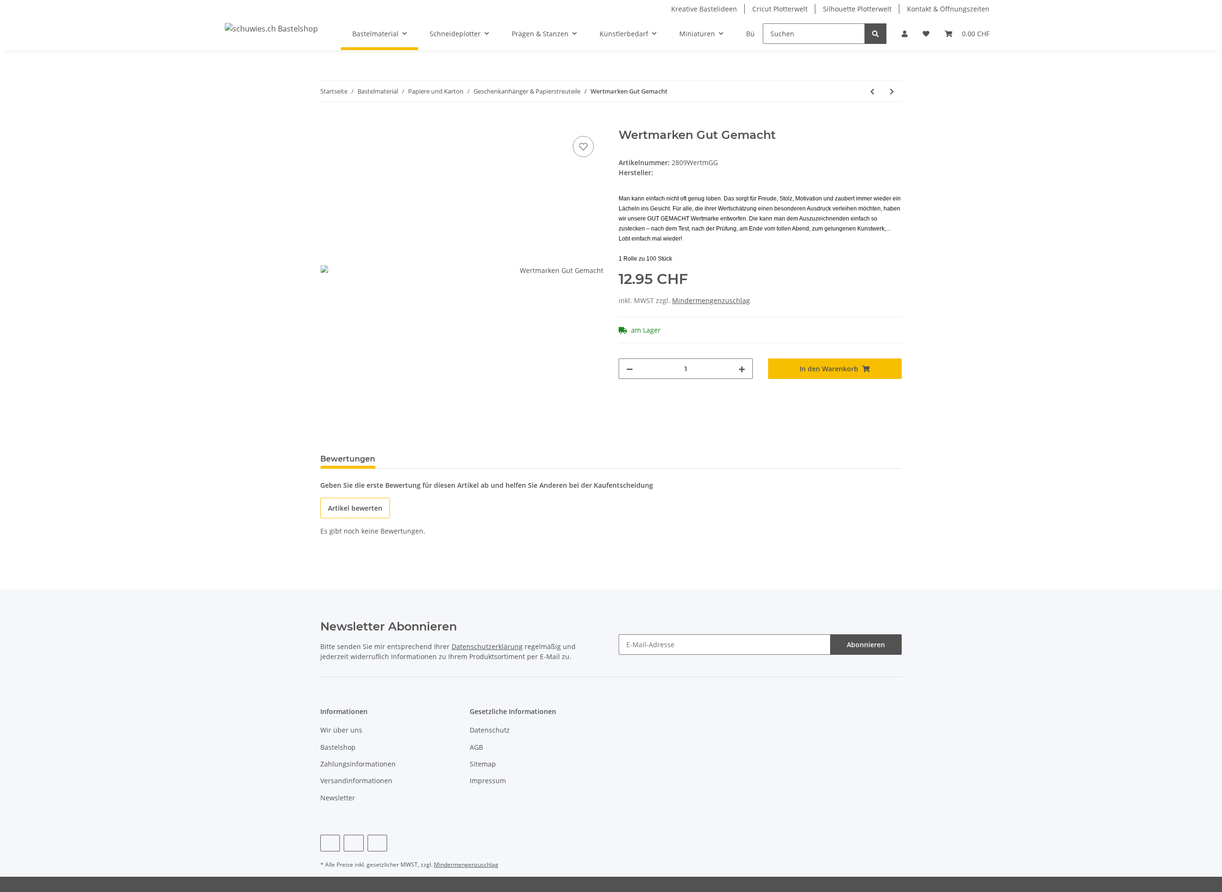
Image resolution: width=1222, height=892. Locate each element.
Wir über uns (341, 730)
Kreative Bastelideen (704, 8)
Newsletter (337, 797)
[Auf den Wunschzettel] (583, 146)
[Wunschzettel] (926, 33)
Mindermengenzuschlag (711, 300)
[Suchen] (875, 33)
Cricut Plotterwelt (780, 8)
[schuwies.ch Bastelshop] (271, 28)
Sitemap (483, 763)
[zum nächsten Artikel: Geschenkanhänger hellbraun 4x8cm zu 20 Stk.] (892, 91)
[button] (904, 33)
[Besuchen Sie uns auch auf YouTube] (353, 843)
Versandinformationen (356, 780)
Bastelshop (338, 747)
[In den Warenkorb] (328, 123)
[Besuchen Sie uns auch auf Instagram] (377, 843)
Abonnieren (866, 644)
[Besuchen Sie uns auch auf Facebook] (330, 843)
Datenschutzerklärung (487, 646)
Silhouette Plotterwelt (857, 8)
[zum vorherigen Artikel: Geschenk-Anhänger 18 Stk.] (872, 91)
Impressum (488, 780)
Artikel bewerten (355, 508)
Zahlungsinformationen (358, 763)
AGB (476, 747)
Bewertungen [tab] (347, 458)
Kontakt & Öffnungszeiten (948, 8)
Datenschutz (490, 730)
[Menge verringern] (629, 368)
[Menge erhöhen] (741, 368)
